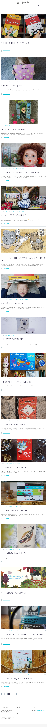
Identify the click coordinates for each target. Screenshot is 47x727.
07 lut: (13, 215)
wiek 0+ (19, 506)
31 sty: (13, 467)
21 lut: (15, 43)
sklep (26, 5)
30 (45, 210)
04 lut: (12, 339)
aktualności (10, 5)
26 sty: (13, 553)
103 (45, 630)
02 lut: (16, 382)
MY (36, 5)
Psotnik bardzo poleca (9, 125)
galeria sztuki (7, 589)
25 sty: (23, 634)
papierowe (15, 39)
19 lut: (13, 129)
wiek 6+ (19, 39)
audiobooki (12, 674)
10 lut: (20, 172)
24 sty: (17, 678)
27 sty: (14, 510)
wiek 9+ (23, 211)
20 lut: (12, 86)
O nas (18, 713)
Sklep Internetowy (20, 709)
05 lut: (12, 303)
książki (14, 5)
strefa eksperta (31, 5)
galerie (23, 5)
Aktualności (19, 711)
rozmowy (18, 5)
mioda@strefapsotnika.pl (40, 710)
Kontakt (18, 715)
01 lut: (13, 425)
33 (45, 674)
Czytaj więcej (6, 93)
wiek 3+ (19, 168)
